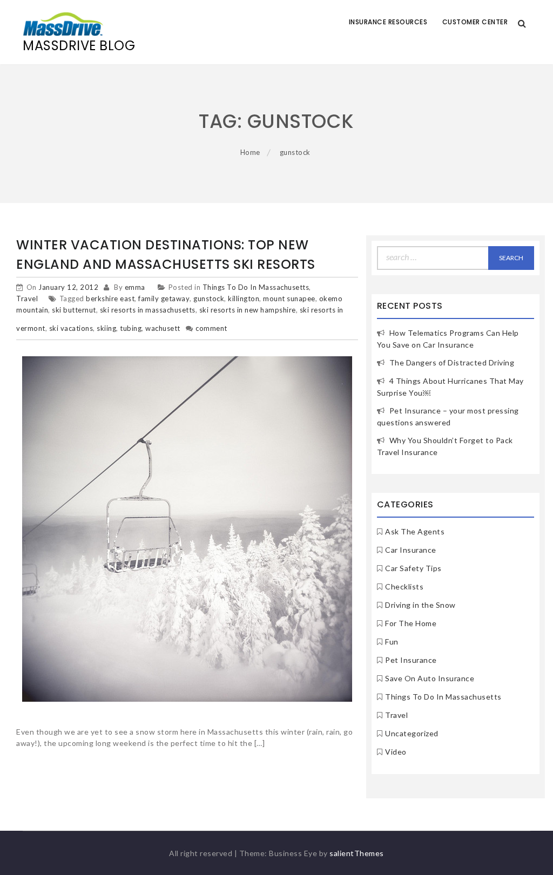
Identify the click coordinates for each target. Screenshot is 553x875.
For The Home (410, 623)
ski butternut (74, 310)
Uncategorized (412, 733)
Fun (392, 641)
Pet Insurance (411, 659)
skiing (106, 328)
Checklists (404, 586)
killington (243, 298)
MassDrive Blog (79, 46)
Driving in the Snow (420, 604)
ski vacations (71, 328)
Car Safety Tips (413, 568)
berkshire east (110, 298)
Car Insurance (410, 549)
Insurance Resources (388, 21)
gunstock (208, 298)
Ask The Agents (414, 531)
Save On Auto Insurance (429, 678)
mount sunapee (289, 298)
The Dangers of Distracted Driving (452, 362)
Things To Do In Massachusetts (256, 287)
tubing (130, 328)
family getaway (164, 298)
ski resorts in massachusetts (147, 310)
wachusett (162, 328)
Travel (27, 298)
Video (396, 751)
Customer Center (475, 21)
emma (135, 287)
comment (211, 328)
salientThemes (356, 853)
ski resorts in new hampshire (247, 310)
